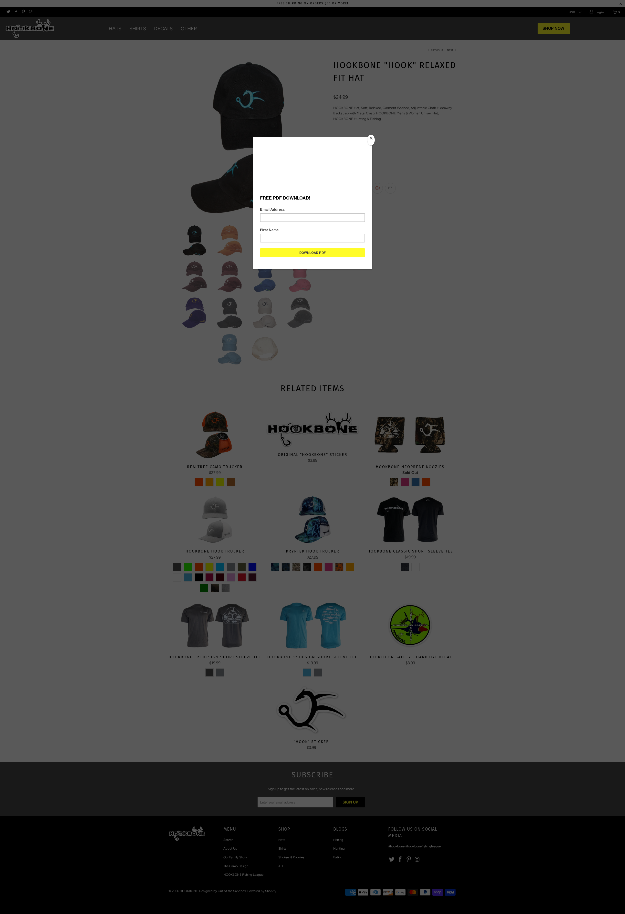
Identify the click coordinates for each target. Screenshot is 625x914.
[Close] (371, 140)
